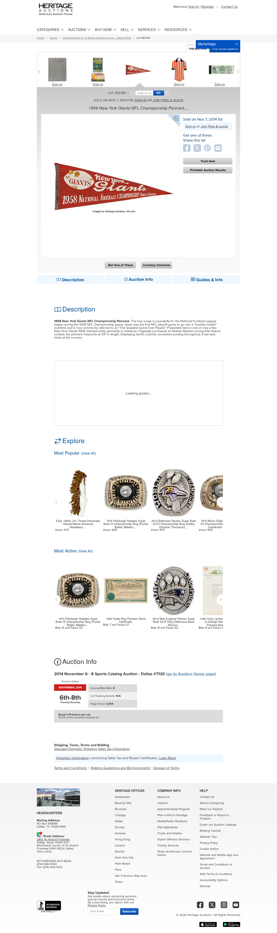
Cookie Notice (209, 849)
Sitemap (205, 886)
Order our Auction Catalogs (218, 824)
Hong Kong (122, 839)
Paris (118, 869)
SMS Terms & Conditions (216, 874)
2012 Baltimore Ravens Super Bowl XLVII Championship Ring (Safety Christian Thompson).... (173, 524)
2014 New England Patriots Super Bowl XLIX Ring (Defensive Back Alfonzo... (174, 621)
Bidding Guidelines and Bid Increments (120, 768)
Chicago (120, 815)
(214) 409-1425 (52, 867)
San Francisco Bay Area (131, 875)
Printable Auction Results (208, 170)
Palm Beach (122, 863)
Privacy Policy (209, 842)
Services (147, 29)
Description (72, 279)
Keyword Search (226, 48)
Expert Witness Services (173, 839)
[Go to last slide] (57, 502)
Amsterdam (122, 797)
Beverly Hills (123, 803)
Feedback (206, 815)
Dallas (119, 821)
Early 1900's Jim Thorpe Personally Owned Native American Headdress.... (78, 524)
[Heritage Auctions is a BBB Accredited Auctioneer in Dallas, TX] (49, 907)
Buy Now (103, 29)
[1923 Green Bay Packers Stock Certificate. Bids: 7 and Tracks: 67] (126, 588)
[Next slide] (237, 71)
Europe (120, 827)
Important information (72, 758)
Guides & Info (209, 279)
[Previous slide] (40, 71)
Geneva (120, 833)
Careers (162, 803)
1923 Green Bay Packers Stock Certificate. (126, 620)
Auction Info (140, 279)
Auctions (77, 29)
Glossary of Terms (166, 768)
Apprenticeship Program (173, 809)
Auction (197, 48)
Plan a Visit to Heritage (172, 815)
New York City (124, 857)
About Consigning (212, 803)
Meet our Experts (211, 809)
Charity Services (168, 845)
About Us (163, 797)
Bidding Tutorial (210, 830)
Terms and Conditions (70, 768)
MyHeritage (207, 43)
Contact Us (229, 6)
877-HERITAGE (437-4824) (54, 861)
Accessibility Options (214, 880)
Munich (120, 851)
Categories (48, 29)
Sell (125, 29)
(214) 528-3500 (47, 864)
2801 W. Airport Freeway (53, 839)
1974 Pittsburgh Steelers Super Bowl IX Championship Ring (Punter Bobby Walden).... (125, 524)
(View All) (88, 453)
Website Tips (208, 836)
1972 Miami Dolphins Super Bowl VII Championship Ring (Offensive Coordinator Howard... (221, 524)
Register (207, 6)
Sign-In (193, 6)
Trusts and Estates (169, 833)
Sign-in (57, 84)
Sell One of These (120, 265)
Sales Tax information (114, 749)
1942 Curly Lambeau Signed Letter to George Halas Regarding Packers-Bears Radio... (221, 621)
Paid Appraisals (167, 827)
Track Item (208, 161)
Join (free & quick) (168, 100)
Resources (176, 29)
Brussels (121, 809)
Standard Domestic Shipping (75, 749)
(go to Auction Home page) (191, 674)
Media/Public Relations (172, 821)
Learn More (167, 758)
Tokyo (119, 881)
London (120, 845)
